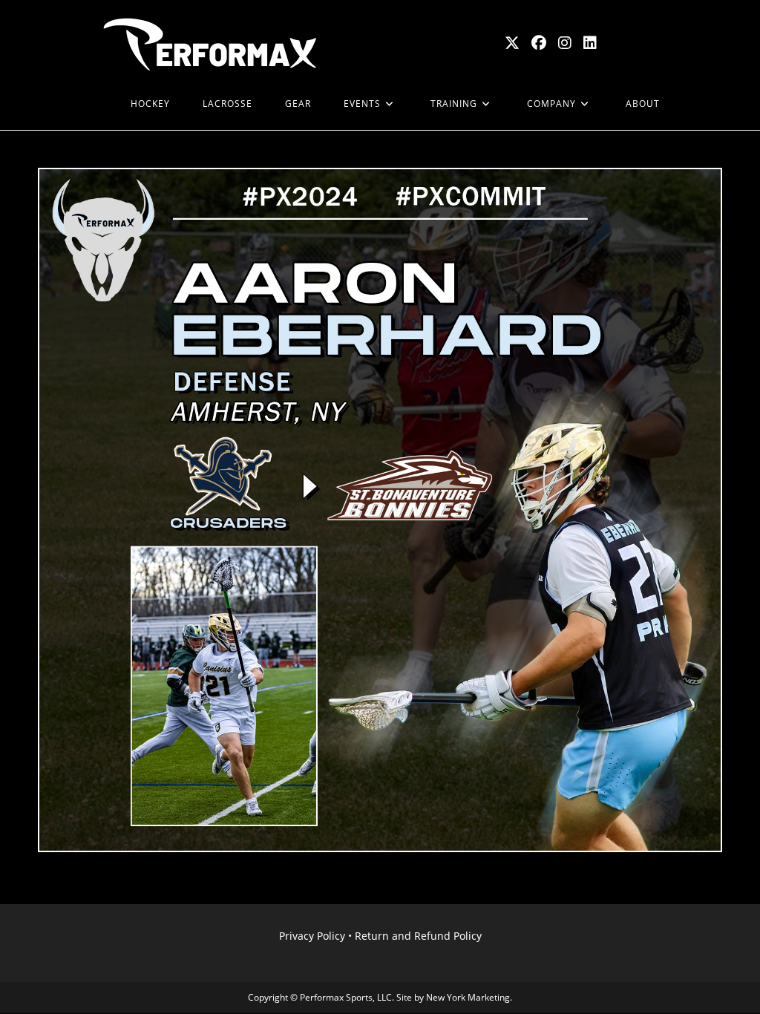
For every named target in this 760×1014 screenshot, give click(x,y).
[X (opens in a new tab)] (512, 43)
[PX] (98, 104)
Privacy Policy (312, 936)
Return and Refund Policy (418, 936)
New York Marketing (468, 997)
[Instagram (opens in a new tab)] (564, 43)
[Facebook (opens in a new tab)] (538, 43)
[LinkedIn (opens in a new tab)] (590, 43)
